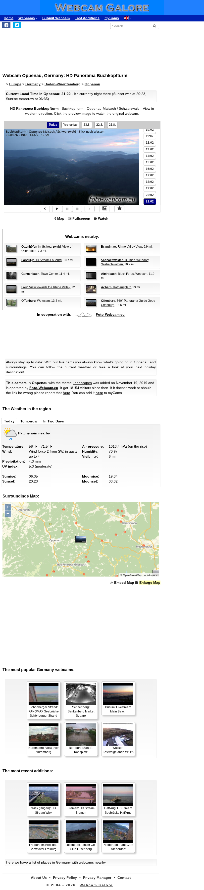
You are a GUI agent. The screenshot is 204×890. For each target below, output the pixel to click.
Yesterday (70, 124)
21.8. (112, 124)
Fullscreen (81, 218)
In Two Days (53, 421)
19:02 (150, 188)
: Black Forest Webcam (124, 274)
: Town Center (39, 274)
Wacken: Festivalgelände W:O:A (118, 750)
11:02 (149, 136)
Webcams (26, 18)
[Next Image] (90, 209)
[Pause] (67, 209)
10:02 (150, 129)
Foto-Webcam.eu (110, 315)
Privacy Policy (65, 878)
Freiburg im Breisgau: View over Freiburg (43, 847)
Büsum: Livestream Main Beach (118, 709)
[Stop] (77, 209)
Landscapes (82, 383)
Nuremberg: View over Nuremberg (43, 750)
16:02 (150, 169)
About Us (39, 878)
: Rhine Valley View (121, 246)
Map (60, 218)
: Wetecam (35, 300)
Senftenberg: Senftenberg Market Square (81, 711)
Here (10, 862)
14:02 (150, 156)
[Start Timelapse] (57, 209)
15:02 (150, 162)
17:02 (150, 175)
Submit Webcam (56, 18)
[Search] (154, 26)
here (66, 393)
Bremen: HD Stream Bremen (81, 810)
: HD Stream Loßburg (41, 260)
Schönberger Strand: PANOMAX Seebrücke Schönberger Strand (44, 711)
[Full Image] (104, 208)
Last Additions (87, 18)
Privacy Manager (97, 878)
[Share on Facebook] (6, 25)
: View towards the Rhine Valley (45, 287)
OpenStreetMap (132, 575)
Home (8, 18)
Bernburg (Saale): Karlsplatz (81, 750)
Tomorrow (28, 421)
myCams (111, 18)
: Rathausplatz (116, 287)
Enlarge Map (149, 583)
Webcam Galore (96, 885)
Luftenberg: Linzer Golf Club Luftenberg (80, 847)
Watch (103, 218)
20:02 (150, 195)
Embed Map (124, 583)
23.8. (87, 124)
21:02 (150, 201)
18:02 (150, 182)
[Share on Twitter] (17, 25)
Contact (124, 878)
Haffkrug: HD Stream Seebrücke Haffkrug (118, 810)
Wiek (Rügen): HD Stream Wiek (43, 810)
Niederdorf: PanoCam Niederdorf (118, 847)
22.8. (99, 124)
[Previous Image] (45, 209)
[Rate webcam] (119, 208)
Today (53, 124)
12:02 (150, 142)
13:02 (150, 149)
